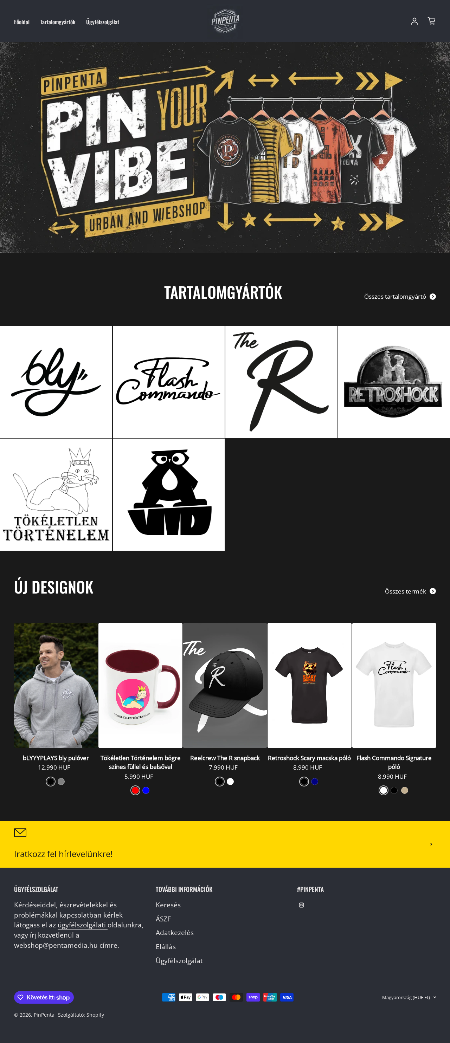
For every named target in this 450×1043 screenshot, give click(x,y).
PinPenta (44, 1014)
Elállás (166, 946)
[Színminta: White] (230, 781)
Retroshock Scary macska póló (309, 758)
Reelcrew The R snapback (225, 758)
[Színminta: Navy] (314, 781)
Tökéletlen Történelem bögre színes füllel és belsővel (141, 762)
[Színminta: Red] (135, 790)
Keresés (168, 904)
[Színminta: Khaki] (404, 790)
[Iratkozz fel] (431, 844)
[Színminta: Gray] (61, 781)
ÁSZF (163, 919)
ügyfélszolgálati (83, 924)
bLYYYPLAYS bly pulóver (56, 758)
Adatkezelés (175, 932)
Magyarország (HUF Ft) (406, 997)
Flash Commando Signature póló (394, 762)
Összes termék (405, 591)
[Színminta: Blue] (145, 790)
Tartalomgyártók (58, 22)
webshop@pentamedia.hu (56, 945)
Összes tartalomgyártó (395, 296)
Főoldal (22, 22)
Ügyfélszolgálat (102, 22)
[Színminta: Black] (50, 781)
